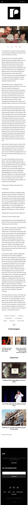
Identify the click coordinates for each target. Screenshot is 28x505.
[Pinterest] (16, 46)
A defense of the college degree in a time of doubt (14, 381)
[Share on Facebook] (8, 46)
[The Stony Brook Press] (14, 13)
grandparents (8, 318)
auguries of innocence (9, 315)
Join (14, 492)
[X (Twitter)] (14, 487)
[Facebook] (10, 487)
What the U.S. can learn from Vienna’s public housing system (14, 428)
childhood (20, 315)
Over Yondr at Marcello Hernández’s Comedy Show (14, 404)
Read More (14, 462)
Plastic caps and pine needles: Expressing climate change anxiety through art (21, 350)
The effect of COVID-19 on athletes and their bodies (7, 350)
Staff (4, 492)
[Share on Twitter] (12, 46)
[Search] (20, 1)
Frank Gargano (7, 41)
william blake (20, 320)
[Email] (20, 46)
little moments (18, 318)
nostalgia (12, 320)
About (9, 492)
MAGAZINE (14, 494)
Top (14, 502)
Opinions (5, 36)
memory (5, 320)
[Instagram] (17, 487)
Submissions (19, 492)
